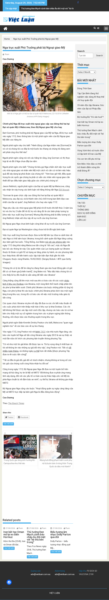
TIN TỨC (81, 203)
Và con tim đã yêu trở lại (88, 159)
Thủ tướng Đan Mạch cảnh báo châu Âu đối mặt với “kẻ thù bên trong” (53, 8)
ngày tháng (13, 351)
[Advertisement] (38, 494)
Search (81, 51)
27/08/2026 (10, 528)
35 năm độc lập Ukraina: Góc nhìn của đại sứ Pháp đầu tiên (90, 108)
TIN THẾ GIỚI (8, 424)
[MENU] (106, 28)
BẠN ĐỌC (81, 216)
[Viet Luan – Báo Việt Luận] (5, 28)
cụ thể (36, 351)
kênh (40, 331)
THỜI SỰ (81, 206)
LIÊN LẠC (81, 220)
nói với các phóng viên (55, 242)
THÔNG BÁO (83, 209)
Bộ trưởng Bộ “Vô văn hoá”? (90, 117)
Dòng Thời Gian (84, 88)
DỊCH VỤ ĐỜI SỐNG (86, 213)
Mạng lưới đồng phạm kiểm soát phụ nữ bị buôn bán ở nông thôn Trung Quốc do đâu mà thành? (56, 463)
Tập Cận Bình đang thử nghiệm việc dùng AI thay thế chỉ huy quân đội (90, 97)
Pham (7, 54)
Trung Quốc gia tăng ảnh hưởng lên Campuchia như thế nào (19, 461)
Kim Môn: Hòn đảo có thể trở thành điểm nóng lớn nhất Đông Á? (89, 167)
